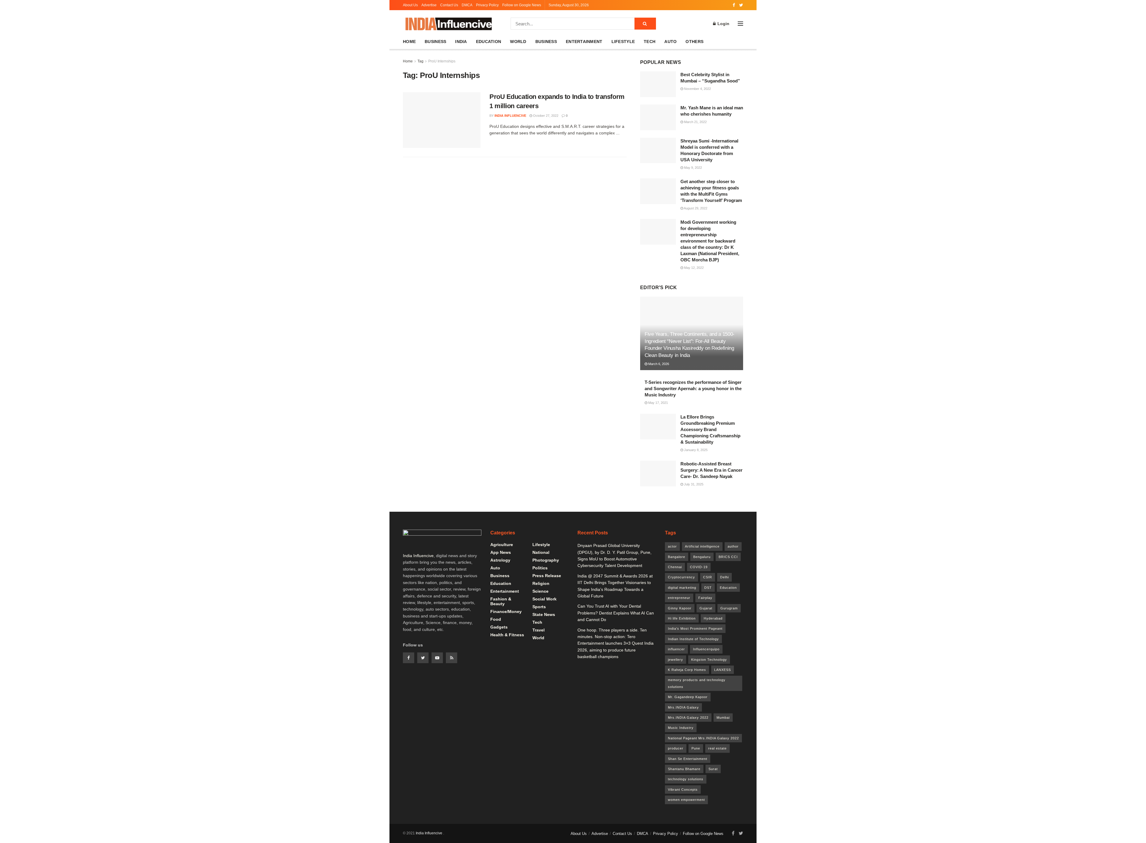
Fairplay (705, 598)
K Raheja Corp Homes (687, 670)
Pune (695, 748)
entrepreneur (679, 598)
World (518, 41)
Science (540, 591)
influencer (676, 649)
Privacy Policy (487, 5)
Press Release (546, 575)
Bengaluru (702, 557)
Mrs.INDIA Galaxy (683, 707)
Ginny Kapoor (679, 608)
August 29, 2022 (695, 208)
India (461, 41)
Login (722, 23)
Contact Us (449, 5)
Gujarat (706, 608)
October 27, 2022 (545, 115)
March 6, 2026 (658, 364)
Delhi (724, 577)
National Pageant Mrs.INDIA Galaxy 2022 (703, 738)
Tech (649, 41)
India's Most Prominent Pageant (695, 628)
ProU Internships (441, 61)
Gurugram (729, 608)
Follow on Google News (521, 5)
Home (409, 41)
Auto (670, 41)
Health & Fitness (507, 634)
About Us (410, 5)
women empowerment (686, 799)
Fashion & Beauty (500, 601)
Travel (538, 630)
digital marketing (682, 587)
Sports (539, 606)
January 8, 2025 (695, 450)
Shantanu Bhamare (684, 769)
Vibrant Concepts (683, 789)
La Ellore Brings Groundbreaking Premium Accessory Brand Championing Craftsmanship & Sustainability (710, 429)
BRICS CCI (728, 557)
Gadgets (499, 627)
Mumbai (723, 717)
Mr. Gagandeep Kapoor (688, 697)
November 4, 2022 (697, 89)
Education (488, 41)
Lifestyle (623, 41)
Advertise (429, 5)
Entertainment (584, 41)
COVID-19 (699, 567)
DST (708, 587)
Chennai (675, 567)
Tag (420, 61)
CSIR (707, 577)
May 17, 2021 (657, 402)
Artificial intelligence (702, 546)
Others (694, 41)
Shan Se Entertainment (687, 759)
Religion (540, 583)
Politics (540, 567)
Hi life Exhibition (682, 618)
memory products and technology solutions (697, 683)
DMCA (467, 5)
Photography (545, 560)
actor (672, 546)
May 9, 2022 (692, 167)
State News (543, 614)
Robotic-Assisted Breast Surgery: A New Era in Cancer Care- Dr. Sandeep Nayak (711, 470)
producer (675, 748)
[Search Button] (645, 24)
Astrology (500, 560)
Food (495, 619)
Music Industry (681, 727)
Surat (713, 769)
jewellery (675, 659)
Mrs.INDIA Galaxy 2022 (688, 717)
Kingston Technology (709, 659)
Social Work (544, 599)
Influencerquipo (706, 649)
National (540, 552)
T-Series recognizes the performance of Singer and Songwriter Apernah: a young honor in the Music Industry (693, 388)
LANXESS (722, 670)
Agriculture (501, 544)
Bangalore (676, 557)
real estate (717, 748)
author (733, 546)
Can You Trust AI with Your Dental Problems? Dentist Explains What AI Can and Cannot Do (615, 613)
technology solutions (685, 779)
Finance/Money (506, 611)
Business (435, 41)
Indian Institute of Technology (693, 639)
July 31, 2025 (693, 484)
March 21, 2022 (695, 122)
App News (500, 552)
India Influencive (510, 115)
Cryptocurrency (681, 577)
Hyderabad (713, 618)
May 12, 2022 (693, 267)
